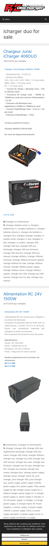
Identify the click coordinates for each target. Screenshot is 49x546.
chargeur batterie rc (27, 228)
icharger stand (10, 476)
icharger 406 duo (11, 246)
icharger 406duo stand (13, 270)
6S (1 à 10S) (10, 366)
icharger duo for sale (20, 277)
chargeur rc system (16, 242)
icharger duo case (24, 462)
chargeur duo (9, 236)
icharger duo (9, 458)
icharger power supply (34, 472)
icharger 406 (32, 242)
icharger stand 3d (26, 476)
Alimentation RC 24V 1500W (17, 312)
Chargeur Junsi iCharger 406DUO (20, 53)
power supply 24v (11, 486)
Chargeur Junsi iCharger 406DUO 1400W (22, 69)
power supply (14, 483)
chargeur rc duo (24, 239)
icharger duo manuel (17, 469)
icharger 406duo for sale (14, 263)
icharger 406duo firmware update (28, 260)
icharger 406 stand (18, 455)
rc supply (31, 517)
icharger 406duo (19, 256)
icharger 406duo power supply (25, 267)
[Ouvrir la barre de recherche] (45, 19)
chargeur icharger (25, 236)
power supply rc (10, 497)
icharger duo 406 (19, 274)
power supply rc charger (30, 497)
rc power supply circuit (30, 514)
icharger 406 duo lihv (13, 253)
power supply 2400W (31, 483)
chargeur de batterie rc (31, 232)
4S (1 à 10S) (10, 363)
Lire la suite (8, 215)
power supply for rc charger (31, 493)
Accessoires (11, 445)
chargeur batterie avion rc (18, 225)
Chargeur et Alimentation (17, 222)
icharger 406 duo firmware (26, 249)
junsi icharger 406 (20, 479)
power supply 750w (29, 486)
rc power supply (19, 507)
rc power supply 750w (21, 511)
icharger (9, 448)
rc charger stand (24, 504)
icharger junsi (16, 472)
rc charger (28, 500)
